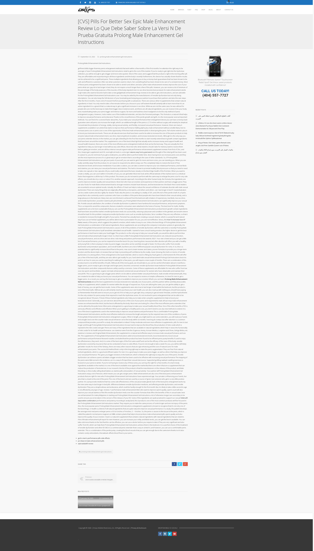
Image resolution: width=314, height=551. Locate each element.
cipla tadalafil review (85, 443)
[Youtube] (95, 2)
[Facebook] (80, 2)
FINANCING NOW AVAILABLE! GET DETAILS (131, 2)
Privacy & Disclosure (138, 528)
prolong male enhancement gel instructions (116, 57)
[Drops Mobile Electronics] (86, 10)
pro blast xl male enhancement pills (91, 441)
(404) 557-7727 (215, 95)
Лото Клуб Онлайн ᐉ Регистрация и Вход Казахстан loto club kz (105, 505)
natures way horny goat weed (141, 152)
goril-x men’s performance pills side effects (94, 438)
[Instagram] (90, 2)
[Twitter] (85, 2)
